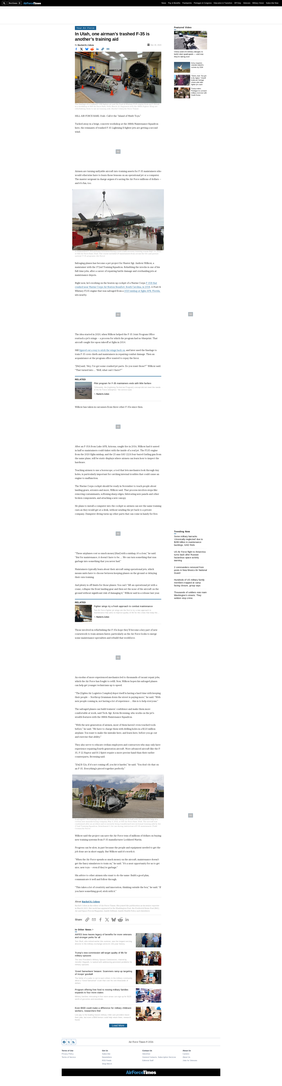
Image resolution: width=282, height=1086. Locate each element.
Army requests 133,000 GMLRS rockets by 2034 (197, 65)
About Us (186, 1057)
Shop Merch (107, 1064)
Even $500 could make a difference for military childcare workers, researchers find (103, 1009)
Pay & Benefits (174, 3)
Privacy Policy (68, 1054)
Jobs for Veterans (190, 1060)
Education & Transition (223, 3)
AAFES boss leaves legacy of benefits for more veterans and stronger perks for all (103, 936)
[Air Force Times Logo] (32, 3)
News (163, 3)
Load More (118, 1025)
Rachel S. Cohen (86, 45)
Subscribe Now (272, 3)
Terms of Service (69, 1057)
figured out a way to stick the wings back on (102, 350)
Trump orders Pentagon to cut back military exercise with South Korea (199, 92)
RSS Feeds (106, 1060)
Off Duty (237, 3)
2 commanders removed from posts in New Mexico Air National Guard (190, 570)
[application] (190, 40)
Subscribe (106, 1054)
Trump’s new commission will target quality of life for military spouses (101, 954)
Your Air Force (85, 28)
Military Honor (258, 3)
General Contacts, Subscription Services (159, 1057)
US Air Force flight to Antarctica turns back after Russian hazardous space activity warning (190, 556)
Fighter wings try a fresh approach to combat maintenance (123, 606)
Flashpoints (187, 3)
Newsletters (107, 1057)
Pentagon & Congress (203, 3)
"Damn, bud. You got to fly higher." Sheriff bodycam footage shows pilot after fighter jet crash (198, 80)
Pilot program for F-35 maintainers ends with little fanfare (122, 383)
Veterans (246, 3)
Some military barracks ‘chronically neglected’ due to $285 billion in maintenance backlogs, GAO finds (188, 540)
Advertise (146, 1054)
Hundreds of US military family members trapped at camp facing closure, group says (189, 583)
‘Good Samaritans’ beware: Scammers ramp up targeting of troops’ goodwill (103, 972)
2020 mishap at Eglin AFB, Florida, (142, 290)
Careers (186, 1054)
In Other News (83, 929)
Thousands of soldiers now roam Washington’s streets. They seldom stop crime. (190, 595)
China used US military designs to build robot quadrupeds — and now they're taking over (188, 54)
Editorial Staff (147, 1060)
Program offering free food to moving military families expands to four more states (101, 991)
